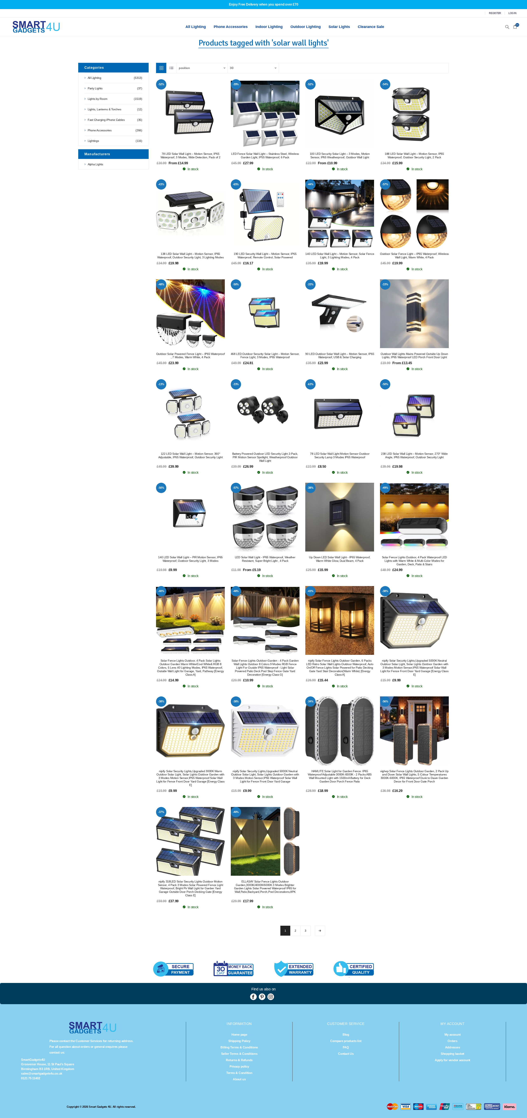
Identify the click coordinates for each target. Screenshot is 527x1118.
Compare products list (345, 1041)
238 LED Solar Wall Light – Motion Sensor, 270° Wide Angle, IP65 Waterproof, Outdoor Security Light (414, 455)
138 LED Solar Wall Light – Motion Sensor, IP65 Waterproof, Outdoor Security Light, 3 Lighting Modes (190, 255)
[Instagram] (270, 996)
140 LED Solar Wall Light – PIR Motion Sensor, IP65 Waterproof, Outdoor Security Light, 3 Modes (190, 559)
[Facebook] (253, 996)
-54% (385, 84)
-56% (385, 701)
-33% (311, 284)
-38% (311, 487)
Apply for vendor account (452, 1060)
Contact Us (346, 1053)
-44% (311, 184)
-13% (161, 384)
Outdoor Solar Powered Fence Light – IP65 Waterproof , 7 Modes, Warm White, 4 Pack (190, 355)
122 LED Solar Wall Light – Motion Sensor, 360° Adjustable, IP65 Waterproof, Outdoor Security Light (190, 455)
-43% (161, 184)
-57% (385, 184)
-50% (236, 284)
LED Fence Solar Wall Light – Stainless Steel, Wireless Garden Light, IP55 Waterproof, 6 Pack (265, 155)
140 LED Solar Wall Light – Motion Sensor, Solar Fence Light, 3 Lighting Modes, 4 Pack (339, 255)
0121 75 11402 (30, 1078)
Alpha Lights (95, 164)
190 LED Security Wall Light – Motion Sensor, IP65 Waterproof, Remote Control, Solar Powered (265, 255)
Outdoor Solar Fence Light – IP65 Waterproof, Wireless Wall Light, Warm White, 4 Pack (414, 255)
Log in (512, 13)
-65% (236, 184)
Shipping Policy (239, 1041)
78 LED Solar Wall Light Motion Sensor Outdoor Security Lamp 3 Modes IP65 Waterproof (339, 455)
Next (320, 931)
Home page (239, 1034)
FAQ (346, 1047)
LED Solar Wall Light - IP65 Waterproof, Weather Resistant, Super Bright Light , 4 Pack (265, 559)
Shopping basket (452, 1053)
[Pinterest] (262, 996)
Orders (452, 1041)
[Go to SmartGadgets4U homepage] (92, 1032)
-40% (161, 591)
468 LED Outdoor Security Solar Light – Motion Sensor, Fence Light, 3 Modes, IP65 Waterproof (265, 355)
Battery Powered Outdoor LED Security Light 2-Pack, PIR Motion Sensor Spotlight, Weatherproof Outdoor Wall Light (265, 457)
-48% (161, 284)
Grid (161, 68)
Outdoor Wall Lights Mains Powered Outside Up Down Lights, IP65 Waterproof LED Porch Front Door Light (414, 355)
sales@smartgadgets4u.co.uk (41, 1073)
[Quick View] (182, 114)
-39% (236, 84)
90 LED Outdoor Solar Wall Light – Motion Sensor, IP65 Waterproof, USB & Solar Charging (339, 355)
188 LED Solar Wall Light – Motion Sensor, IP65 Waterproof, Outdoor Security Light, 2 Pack (414, 155)
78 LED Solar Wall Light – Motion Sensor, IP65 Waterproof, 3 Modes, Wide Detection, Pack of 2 (190, 155)
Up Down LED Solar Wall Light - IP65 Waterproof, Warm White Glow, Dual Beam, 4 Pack (339, 559)
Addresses (452, 1047)
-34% (311, 701)
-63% (311, 384)
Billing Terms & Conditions (239, 1047)
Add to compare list (190, 114)
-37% (161, 812)
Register (495, 13)
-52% (161, 84)
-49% (385, 487)
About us (239, 1079)
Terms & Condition (239, 1073)
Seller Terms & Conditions (239, 1053)
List (171, 68)
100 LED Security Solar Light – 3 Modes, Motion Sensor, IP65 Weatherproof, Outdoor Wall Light (340, 155)
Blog (346, 1034)
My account (452, 1034)
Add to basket (199, 114)
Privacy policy (239, 1066)
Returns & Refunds (239, 1060)
